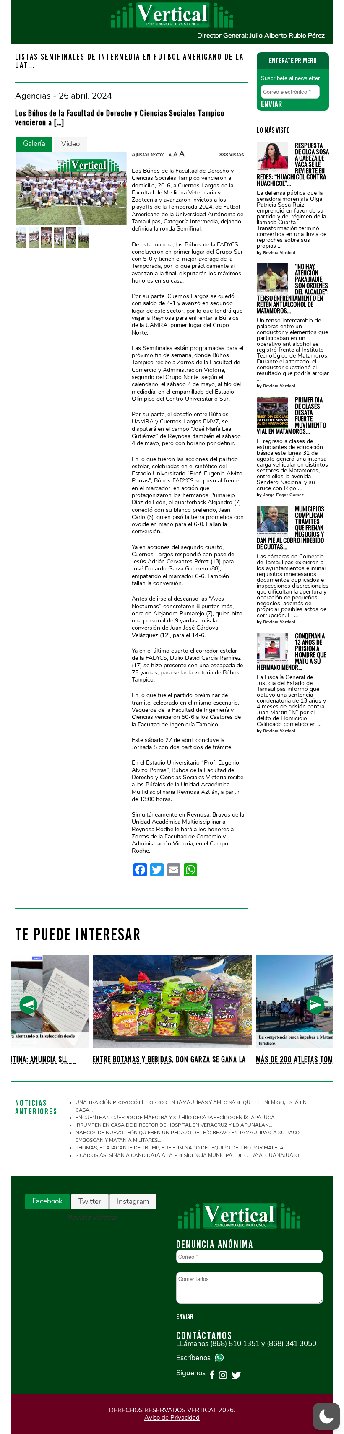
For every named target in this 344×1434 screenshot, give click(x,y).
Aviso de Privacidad (172, 1417)
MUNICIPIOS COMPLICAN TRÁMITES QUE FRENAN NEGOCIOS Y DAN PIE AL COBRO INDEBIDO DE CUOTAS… (290, 528)
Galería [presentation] (34, 143)
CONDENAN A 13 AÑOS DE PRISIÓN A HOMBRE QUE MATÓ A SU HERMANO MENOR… (291, 651)
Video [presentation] (70, 144)
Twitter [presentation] (89, 1201)
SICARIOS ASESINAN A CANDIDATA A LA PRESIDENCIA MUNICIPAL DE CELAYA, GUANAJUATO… (189, 1155)
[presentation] (28, 1005)
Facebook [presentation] (47, 1201)
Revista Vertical (279, 252)
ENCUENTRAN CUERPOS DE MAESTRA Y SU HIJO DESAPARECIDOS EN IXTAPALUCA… (177, 1117)
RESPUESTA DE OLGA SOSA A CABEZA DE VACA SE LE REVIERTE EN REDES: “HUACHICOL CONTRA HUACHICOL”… (293, 164)
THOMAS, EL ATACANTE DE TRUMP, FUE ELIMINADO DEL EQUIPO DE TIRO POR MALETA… (181, 1147)
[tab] (34, 144)
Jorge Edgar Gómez (283, 495)
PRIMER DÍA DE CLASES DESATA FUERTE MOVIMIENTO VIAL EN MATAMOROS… (291, 415)
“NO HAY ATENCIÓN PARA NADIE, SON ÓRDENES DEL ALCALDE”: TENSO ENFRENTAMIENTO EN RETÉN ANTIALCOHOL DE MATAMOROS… (292, 288)
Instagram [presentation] (133, 1201)
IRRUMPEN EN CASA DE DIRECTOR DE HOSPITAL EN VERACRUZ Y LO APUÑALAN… (174, 1125)
